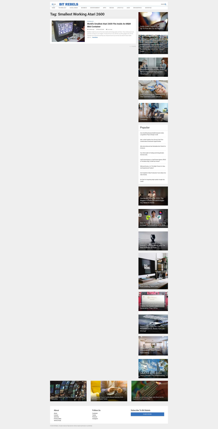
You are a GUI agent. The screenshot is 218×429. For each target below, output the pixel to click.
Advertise (56, 417)
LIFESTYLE (120, 7)
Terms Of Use (57, 420)
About (55, 413)
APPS (104, 7)
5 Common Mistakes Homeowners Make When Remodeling (150, 350)
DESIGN (112, 7)
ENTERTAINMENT (95, 7)
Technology (90, 21)
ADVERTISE (148, 7)
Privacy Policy (57, 418)
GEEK (128, 7)
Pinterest (94, 417)
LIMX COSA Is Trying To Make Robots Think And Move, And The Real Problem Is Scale (152, 245)
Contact (56, 415)
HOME (53, 7)
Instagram (95, 418)
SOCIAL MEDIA (74, 7)
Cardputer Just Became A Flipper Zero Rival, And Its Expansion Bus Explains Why (148, 398)
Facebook (95, 413)
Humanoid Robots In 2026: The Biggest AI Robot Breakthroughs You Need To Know (152, 200)
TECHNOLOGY (62, 7)
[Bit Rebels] (68, 5)
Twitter (94, 415)
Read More (95, 37)
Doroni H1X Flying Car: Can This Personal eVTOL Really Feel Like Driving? (152, 328)
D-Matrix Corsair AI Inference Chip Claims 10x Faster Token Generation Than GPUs (153, 306)
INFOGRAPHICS (137, 7)
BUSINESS (84, 7)
